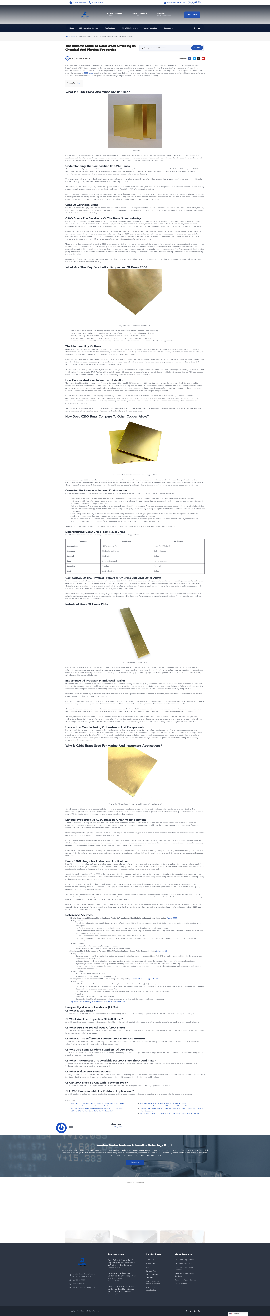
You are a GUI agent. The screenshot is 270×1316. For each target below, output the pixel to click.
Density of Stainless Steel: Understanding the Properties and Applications (133, 1223)
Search (197, 48)
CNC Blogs (116, 1127)
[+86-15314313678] (90, 2)
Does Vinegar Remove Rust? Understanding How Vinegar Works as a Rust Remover (181, 1223)
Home (72, 28)
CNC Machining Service (88, 28)
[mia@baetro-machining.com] (165, 2)
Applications (110, 28)
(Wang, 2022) (172, 918)
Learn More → (71, 1235)
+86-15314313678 (97, 3)
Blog (73, 36)
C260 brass (88, 73)
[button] (194, 28)
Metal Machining (129, 28)
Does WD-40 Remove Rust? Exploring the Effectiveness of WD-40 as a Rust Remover (86, 1223)
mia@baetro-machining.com (176, 3)
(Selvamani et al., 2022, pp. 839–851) (144, 979)
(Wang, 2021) (161, 951)
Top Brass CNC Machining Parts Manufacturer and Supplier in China (97, 1001)
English (235, 1314)
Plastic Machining (150, 28)
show (78, 83)
